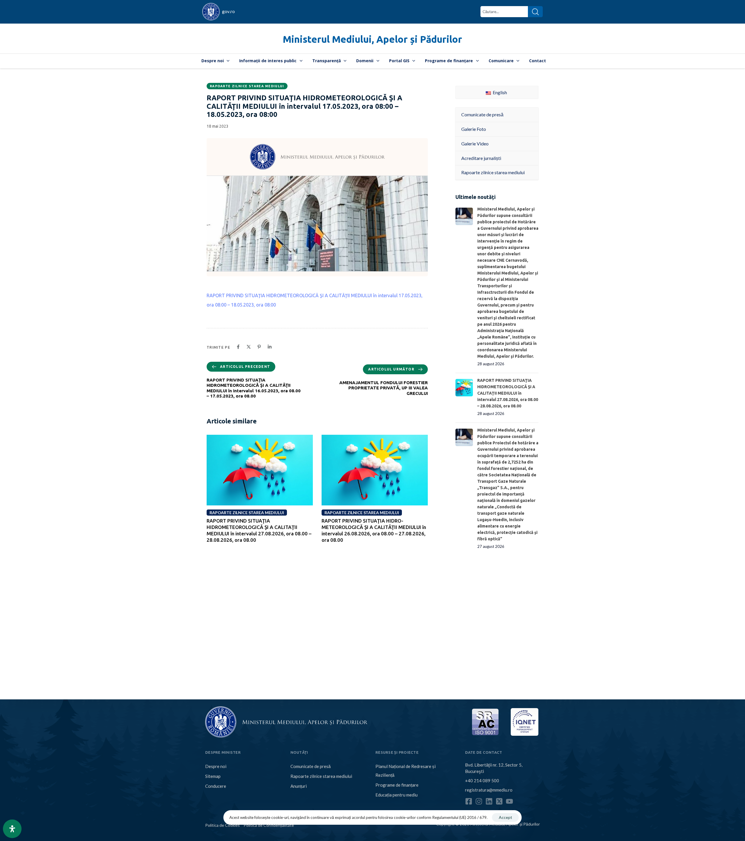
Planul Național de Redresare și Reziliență (405, 771)
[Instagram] (479, 801)
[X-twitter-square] (499, 801)
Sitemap (213, 776)
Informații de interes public (268, 60)
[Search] (535, 11)
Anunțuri (298, 786)
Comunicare (501, 60)
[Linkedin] (489, 801)
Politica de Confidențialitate (269, 825)
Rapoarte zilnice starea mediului (247, 86)
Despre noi (212, 60)
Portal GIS (399, 60)
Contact (537, 60)
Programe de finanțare (449, 60)
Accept (505, 817)
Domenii (364, 60)
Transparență (326, 60)
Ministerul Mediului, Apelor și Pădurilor (372, 39)
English (499, 92)
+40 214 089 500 (482, 780)
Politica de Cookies (222, 825)
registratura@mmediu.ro (488, 789)
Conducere (215, 786)
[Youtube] (509, 801)
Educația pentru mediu (396, 794)
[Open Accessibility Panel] (12, 828)
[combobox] (504, 11)
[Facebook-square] (468, 801)
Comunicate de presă (310, 766)
